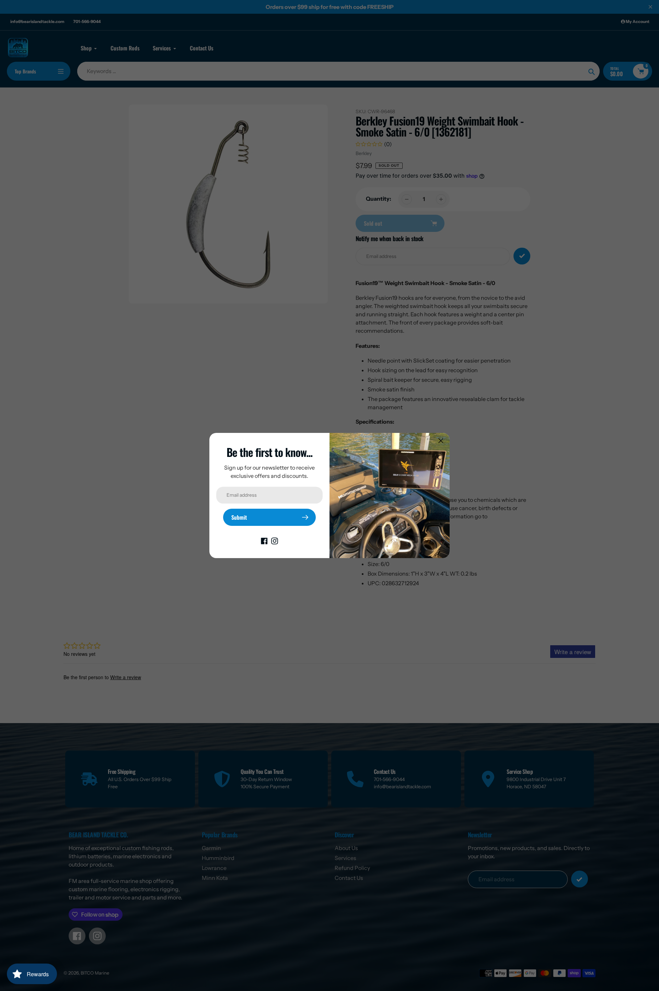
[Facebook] (264, 540)
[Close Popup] (441, 440)
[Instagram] (274, 540)
